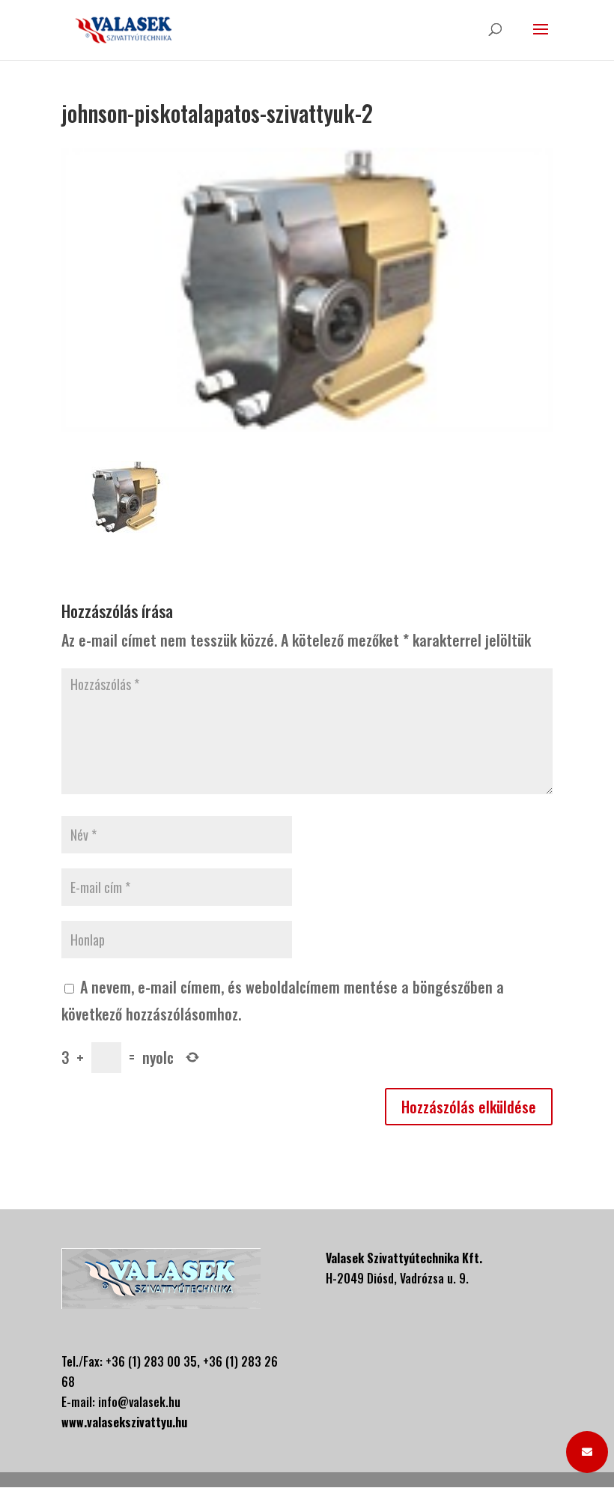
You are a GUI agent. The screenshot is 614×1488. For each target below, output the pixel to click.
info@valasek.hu (139, 1402)
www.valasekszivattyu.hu (124, 1422)
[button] (587, 1452)
